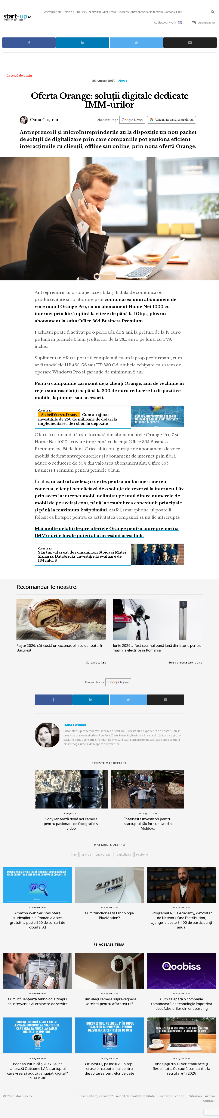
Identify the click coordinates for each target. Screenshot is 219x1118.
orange (86, 854)
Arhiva (210, 1096)
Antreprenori (52, 12)
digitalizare (124, 854)
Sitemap (195, 1096)
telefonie (142, 854)
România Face (173, 12)
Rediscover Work (165, 22)
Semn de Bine (72, 12)
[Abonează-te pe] (132, 120)
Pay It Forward (91, 12)
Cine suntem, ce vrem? (95, 1096)
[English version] (180, 22)
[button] (207, 11)
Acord (135, 1096)
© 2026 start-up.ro (17, 1096)
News (122, 81)
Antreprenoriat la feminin (146, 12)
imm (74, 854)
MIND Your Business (115, 12)
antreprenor (104, 854)
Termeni (172, 1096)
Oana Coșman (44, 119)
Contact (209, 1100)
